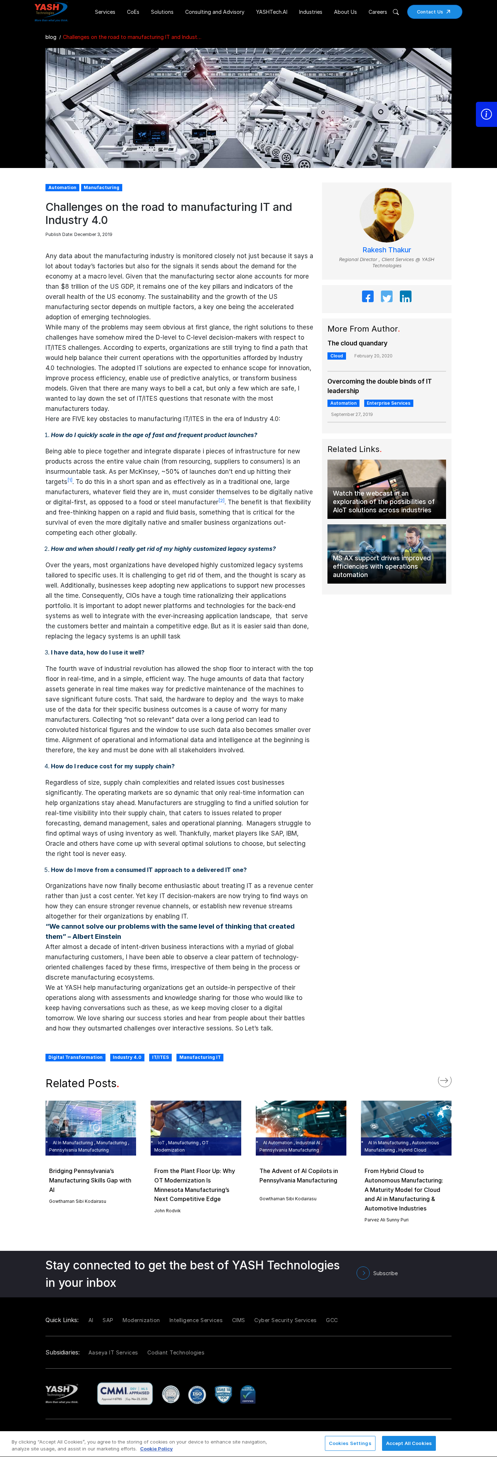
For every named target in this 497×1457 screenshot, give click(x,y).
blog (50, 37)
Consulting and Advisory (214, 12)
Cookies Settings (350, 1443)
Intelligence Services (196, 1320)
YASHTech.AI (271, 12)
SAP (108, 1320)
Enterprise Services (388, 403)
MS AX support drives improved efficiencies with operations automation (382, 566)
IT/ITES (160, 1057)
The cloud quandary (357, 343)
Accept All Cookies (409, 1443)
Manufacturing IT (200, 1057)
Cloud (336, 356)
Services (105, 12)
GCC (332, 1320)
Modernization (141, 1320)
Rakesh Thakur (386, 250)
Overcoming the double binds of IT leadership (379, 386)
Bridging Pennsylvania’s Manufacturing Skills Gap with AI (90, 1180)
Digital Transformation (75, 1057)
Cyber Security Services (285, 1320)
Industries (310, 12)
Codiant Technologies (175, 1352)
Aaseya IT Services (113, 1352)
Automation (343, 403)
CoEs (133, 12)
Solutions (162, 12)
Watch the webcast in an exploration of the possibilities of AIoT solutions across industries (384, 501)
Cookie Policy (156, 1449)
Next (452, 1079)
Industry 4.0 (127, 1057)
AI (91, 1320)
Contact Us (430, 12)
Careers (378, 12)
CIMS (238, 1320)
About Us (345, 12)
